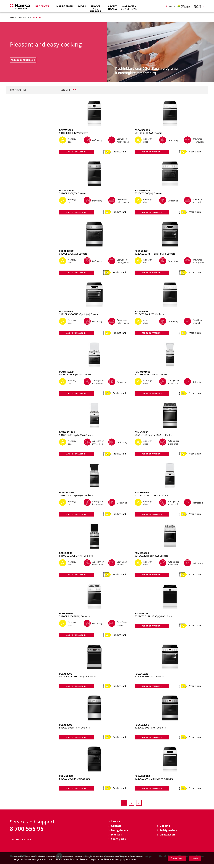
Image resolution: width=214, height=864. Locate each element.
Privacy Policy (177, 858)
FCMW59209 (142, 492)
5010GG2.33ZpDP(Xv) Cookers (76, 555)
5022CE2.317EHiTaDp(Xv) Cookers (78, 676)
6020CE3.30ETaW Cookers (149, 676)
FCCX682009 (142, 724)
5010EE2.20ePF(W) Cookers (74, 616)
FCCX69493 (141, 250)
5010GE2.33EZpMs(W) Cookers (152, 374)
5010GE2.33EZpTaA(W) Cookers (76, 434)
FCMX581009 (66, 492)
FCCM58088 (66, 775)
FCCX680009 (66, 250)
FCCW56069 (141, 311)
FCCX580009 (66, 190)
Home (13, 17)
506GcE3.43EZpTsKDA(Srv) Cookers (154, 434)
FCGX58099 (65, 552)
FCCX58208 (65, 673)
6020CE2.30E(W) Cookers (148, 193)
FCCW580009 (142, 130)
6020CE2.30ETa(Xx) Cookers (150, 727)
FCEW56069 (66, 613)
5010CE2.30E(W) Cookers (148, 132)
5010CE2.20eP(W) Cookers (149, 314)
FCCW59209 (66, 130)
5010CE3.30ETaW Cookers (73, 132)
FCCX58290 (65, 724)
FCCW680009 (142, 190)
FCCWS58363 (142, 775)
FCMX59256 (141, 432)
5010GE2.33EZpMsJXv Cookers (76, 495)
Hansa (20, 6)
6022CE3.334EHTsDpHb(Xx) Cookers (155, 253)
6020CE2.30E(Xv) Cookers (73, 253)
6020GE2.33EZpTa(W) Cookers (76, 374)
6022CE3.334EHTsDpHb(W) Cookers (79, 314)
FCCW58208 (141, 613)
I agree (195, 858)
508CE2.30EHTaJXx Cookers (74, 727)
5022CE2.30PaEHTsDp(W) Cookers (154, 778)
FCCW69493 (66, 311)
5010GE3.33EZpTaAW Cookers (151, 495)
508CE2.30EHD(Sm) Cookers (74, 778)
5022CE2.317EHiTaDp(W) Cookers (153, 616)
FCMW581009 (142, 371)
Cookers (36, 17)
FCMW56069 (142, 552)
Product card (119, 151)
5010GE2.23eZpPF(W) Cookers (151, 555)
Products (23, 17)
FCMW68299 (66, 371)
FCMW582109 (67, 432)
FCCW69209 (141, 673)
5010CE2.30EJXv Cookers (72, 193)
